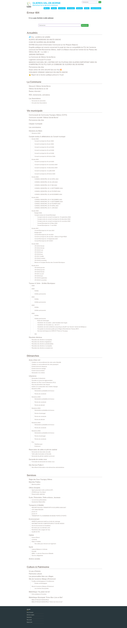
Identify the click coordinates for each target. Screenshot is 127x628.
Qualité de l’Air (36, 532)
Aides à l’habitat (36, 541)
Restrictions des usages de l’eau (41, 529)
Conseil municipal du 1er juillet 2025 (45, 170)
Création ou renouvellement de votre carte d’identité (46, 362)
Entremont (37, 446)
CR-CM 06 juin (39, 252)
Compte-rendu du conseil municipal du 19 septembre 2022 (54, 217)
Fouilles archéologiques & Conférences (43, 581)
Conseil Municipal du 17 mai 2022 (47, 225)
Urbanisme (32, 376)
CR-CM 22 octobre (40, 258)
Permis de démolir (40, 405)
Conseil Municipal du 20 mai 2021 (44, 234)
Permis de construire (40, 394)
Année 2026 (35, 139)
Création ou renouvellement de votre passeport (45, 364)
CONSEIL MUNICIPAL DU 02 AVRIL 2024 (46, 179)
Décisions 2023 (36, 422)
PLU (33, 442)
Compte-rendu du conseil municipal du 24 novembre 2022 (53, 221)
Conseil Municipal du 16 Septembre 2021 (46, 239)
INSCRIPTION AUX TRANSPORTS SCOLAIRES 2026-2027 (49, 507)
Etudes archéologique (41, 583)
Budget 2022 (38, 213)
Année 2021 (35, 228)
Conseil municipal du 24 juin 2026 (44, 144)
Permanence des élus (36, 67)
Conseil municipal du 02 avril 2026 (44, 153)
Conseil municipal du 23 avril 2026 (44, 150)
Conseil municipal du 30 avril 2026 (44, 147)
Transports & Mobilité (36, 505)
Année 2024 (35, 177)
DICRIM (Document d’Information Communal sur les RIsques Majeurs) (53, 44)
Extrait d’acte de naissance (39, 366)
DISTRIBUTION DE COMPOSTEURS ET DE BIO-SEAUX (48, 523)
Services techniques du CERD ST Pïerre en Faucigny (52, 331)
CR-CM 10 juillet (39, 256)
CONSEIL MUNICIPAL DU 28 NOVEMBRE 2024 (48, 194)
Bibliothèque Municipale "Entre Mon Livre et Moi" (46, 597)
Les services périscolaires (39, 500)
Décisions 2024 (36, 408)
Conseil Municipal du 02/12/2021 (44, 241)
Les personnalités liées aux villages (41, 576)
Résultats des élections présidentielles (42, 344)
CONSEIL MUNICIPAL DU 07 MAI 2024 (46, 185)
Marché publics (36, 484)
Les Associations (35, 98)
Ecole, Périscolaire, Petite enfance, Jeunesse (44, 497)
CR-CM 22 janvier (40, 269)
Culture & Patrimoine (38, 567)
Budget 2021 (38, 232)
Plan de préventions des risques (41, 384)
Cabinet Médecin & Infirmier (39, 549)
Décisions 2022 (36, 431)
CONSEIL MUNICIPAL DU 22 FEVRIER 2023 (47, 203)
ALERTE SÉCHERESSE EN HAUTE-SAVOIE (45, 39)
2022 (33, 313)
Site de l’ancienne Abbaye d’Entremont (42, 579)
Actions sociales (34, 559)
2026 (33, 285)
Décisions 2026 (36, 388)
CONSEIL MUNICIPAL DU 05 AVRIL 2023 (46, 205)
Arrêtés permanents (40, 294)
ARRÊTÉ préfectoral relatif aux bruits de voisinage (46, 521)
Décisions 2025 (36, 133)
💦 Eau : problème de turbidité (39, 37)
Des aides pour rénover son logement (45, 543)
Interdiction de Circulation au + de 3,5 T (48, 325)
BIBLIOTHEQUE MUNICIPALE (40, 600)
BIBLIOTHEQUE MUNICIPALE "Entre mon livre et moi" (47, 602)
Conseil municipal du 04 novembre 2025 (46, 164)
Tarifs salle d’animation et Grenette (41, 454)
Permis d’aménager (40, 413)
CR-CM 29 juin (39, 254)
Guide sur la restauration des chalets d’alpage (45, 386)
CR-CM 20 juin (39, 276)
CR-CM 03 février (39, 246)
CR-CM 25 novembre (41, 280)
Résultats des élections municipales (42, 339)
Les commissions (35, 127)
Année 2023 (35, 197)
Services (31, 475)
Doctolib (34, 551)
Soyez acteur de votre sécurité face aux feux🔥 (45, 69)
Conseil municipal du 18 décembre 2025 (46, 167)
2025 (33, 289)
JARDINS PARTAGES (36, 54)
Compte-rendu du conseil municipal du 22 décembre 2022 (53, 219)
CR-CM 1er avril (39, 274)
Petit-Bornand (38, 444)
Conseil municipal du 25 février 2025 (45, 174)
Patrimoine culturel (35, 573)
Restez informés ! (35, 91)
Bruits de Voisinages (43, 320)
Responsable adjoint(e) (38, 494)
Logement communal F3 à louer (40, 59)
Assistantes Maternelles (38, 502)
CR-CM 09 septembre (41, 278)
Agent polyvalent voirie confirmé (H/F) (42, 490)
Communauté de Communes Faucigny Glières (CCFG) (48, 115)
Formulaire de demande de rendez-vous (43, 461)
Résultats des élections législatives (41, 342)
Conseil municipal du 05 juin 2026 (44, 141)
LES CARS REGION (37, 509)
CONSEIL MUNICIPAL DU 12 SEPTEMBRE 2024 (49, 188)
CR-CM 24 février (39, 248)
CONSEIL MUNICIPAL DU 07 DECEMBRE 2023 (48, 199)
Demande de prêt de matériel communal (43, 456)
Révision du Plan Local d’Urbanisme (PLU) (44, 382)
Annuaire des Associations (39, 103)
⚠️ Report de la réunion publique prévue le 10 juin (46, 75)
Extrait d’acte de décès (38, 370)
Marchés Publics (34, 482)
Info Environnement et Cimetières (41, 525)
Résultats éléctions (35, 337)
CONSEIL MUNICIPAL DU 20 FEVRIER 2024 (47, 191)
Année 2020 (35, 244)
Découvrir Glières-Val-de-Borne (40, 86)
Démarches (33, 355)
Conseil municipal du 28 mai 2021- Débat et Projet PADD (51, 236)
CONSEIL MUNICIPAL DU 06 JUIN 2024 (46, 182)
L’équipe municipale (35, 123)
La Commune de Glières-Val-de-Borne (42, 57)
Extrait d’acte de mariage (39, 368)
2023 (33, 305)
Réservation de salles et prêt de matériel (43, 449)
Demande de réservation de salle (41, 452)
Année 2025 (35, 159)
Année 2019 (35, 265)
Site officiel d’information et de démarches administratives (48, 467)
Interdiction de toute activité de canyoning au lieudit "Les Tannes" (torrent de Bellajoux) (61, 327)
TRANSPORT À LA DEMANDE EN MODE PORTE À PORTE (49, 516)
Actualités (32, 32)
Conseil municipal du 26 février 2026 (45, 156)
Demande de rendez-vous (38, 459)
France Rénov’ (36, 537)
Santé (31, 547)
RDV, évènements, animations (39, 95)
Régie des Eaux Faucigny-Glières (40, 479)
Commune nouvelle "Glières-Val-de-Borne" (43, 117)
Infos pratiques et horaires (39, 594)
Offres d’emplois (34, 487)
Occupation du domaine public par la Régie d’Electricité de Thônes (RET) (58, 329)
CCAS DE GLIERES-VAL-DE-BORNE (42, 42)
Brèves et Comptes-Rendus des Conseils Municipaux (50, 262)
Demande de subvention (39, 101)
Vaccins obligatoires (37, 555)
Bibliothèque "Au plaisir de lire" (39, 592)
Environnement (34, 519)
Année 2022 (35, 211)
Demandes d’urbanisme (38, 378)
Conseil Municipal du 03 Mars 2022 (47, 223)
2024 (33, 297)
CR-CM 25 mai (39, 250)
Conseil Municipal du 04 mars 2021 (45, 230)
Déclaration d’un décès (38, 372)
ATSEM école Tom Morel (39, 492)
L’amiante (34, 539)
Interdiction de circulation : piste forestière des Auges (52, 322)
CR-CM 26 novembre (41, 260)
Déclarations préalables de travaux (44, 391)
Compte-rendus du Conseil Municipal (45, 215)
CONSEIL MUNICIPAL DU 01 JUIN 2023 (46, 208)
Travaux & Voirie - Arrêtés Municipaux (42, 283)
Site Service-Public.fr (36, 465)
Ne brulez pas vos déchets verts (41, 527)
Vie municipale (34, 110)
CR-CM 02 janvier (40, 267)
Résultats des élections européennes (42, 348)
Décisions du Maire (35, 131)
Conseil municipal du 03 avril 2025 (44, 161)
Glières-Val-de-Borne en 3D (38, 88)
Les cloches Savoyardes (42, 588)
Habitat (31, 535)
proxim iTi (34, 511)
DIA (36, 334)
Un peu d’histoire (35, 571)
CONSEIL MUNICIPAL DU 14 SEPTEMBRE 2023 (49, 201)
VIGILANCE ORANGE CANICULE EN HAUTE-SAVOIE (48, 72)
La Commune (34, 82)
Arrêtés (37, 291)
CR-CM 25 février (39, 272)
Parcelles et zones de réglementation (42, 380)
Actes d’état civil (34, 360)
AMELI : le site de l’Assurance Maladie (42, 553)
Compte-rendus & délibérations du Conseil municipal (47, 136)
